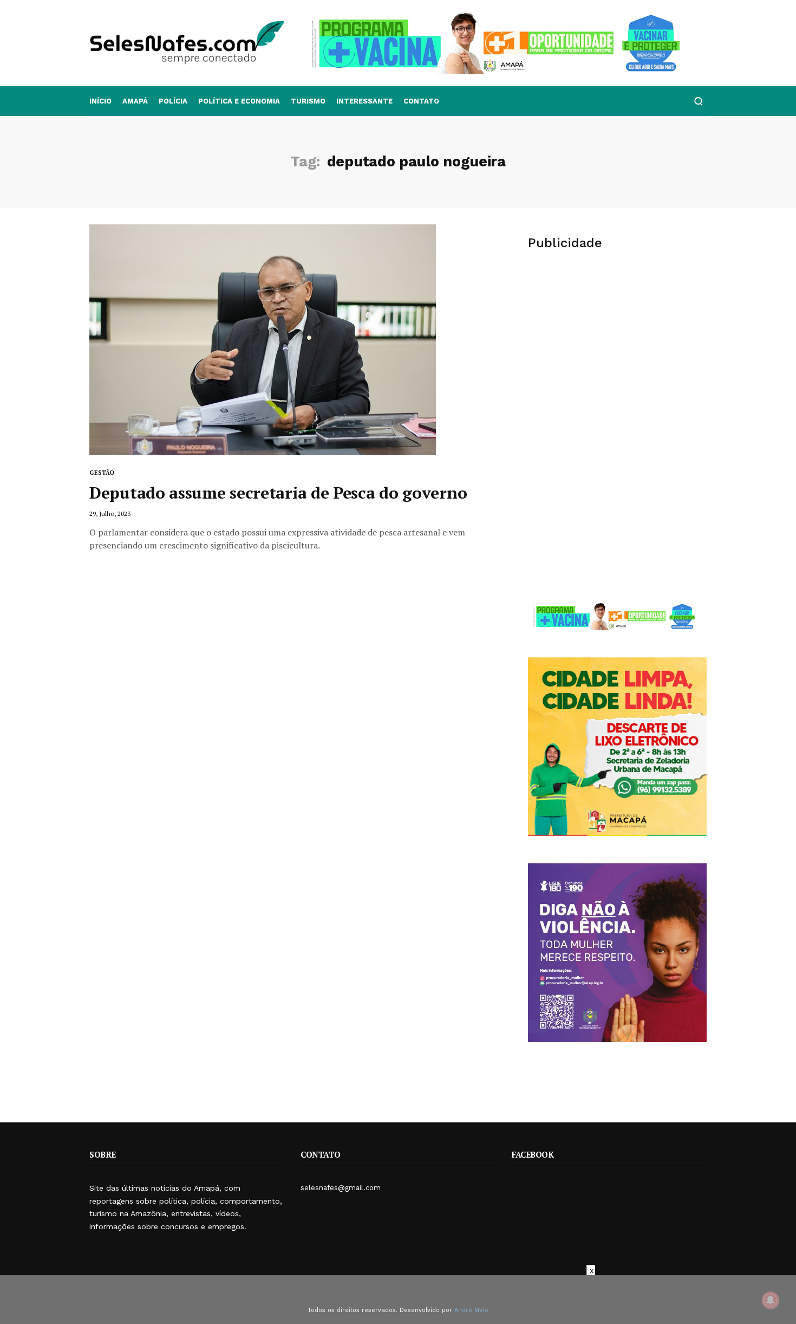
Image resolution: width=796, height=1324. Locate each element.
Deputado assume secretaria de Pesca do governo (278, 492)
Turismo (308, 101)
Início (100, 101)
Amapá (135, 101)
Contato (421, 101)
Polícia (173, 101)
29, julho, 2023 (110, 513)
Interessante (364, 101)
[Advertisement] (617, 344)
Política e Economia (239, 101)
